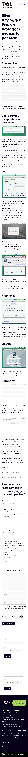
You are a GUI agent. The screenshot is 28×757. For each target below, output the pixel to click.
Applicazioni (8, 472)
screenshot (18, 477)
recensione (10, 477)
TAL (23, 477)
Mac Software (17, 472)
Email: (5, 647)
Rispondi (6, 521)
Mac (5, 477)
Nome (5, 639)
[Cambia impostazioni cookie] (2, 754)
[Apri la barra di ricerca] (20, 5)
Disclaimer (5, 747)
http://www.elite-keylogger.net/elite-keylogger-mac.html (13, 514)
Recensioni (5, 475)
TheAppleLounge (7, 710)
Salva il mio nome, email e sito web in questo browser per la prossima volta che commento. (14, 609)
